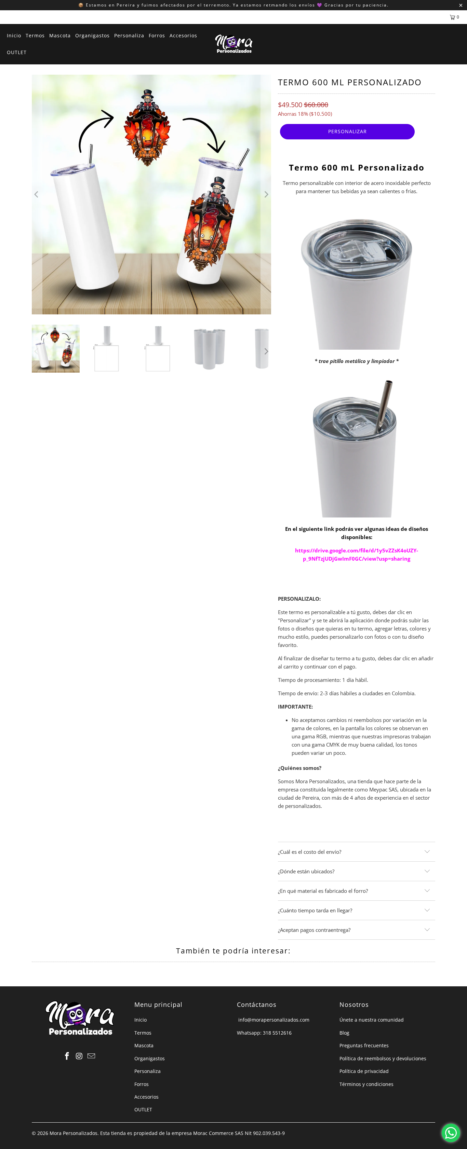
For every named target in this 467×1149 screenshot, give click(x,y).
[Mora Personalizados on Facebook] (67, 1056)
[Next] (266, 194)
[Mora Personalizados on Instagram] (79, 1056)
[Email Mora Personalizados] (91, 1056)
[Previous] (36, 194)
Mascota (144, 1045)
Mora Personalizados (73, 1133)
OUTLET (143, 1109)
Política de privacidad (364, 1071)
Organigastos (149, 1058)
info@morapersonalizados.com (273, 1019)
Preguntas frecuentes (364, 1045)
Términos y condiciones (366, 1084)
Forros (141, 1084)
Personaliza (147, 1071)
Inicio (140, 1019)
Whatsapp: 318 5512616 (264, 1032)
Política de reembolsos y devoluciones (382, 1058)
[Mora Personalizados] (233, 44)
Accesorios (146, 1097)
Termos (142, 1032)
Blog (344, 1032)
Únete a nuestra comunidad (371, 1019)
